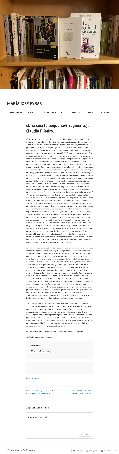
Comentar (85, 434)
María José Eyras (24, 103)
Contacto (104, 112)
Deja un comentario (32, 378)
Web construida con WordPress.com (21, 450)
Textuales (74, 112)
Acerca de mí (16, 112)
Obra (30, 112)
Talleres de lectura (53, 112)
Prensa (89, 112)
